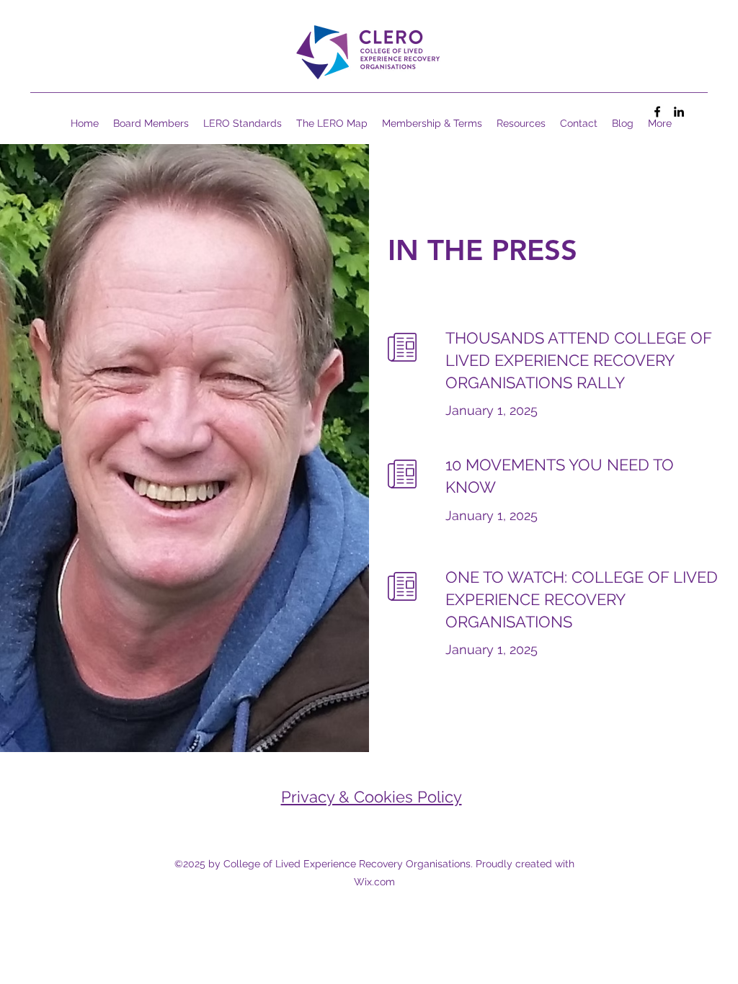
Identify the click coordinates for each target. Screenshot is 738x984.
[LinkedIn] (679, 111)
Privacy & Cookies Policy (371, 796)
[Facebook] (657, 111)
